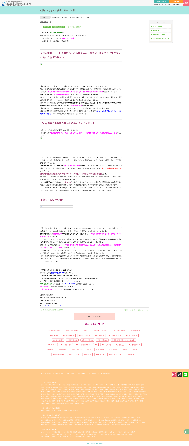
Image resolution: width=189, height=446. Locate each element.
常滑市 (126, 389)
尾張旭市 (55, 387)
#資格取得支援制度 (72, 331)
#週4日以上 (136, 349)
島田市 (103, 396)
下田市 (134, 396)
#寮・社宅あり (102, 340)
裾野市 (70, 398)
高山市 (49, 394)
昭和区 (89, 385)
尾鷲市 (145, 394)
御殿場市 (124, 396)
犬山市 (61, 387)
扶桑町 (85, 387)
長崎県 (57, 403)
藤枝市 (79, 396)
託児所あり (73, 422)
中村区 (64, 385)
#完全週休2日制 (66, 345)
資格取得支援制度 (46, 422)
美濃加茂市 (90, 391)
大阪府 (87, 401)
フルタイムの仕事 (136, 417)
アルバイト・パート (51, 410)
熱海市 (75, 398)
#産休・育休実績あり (83, 345)
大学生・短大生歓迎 (129, 422)
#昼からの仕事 (106, 345)
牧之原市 (140, 396)
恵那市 (95, 391)
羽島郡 (63, 394)
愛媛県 (141, 401)
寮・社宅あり (122, 420)
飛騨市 (110, 391)
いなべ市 (57, 396)
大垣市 (53, 394)
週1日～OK (110, 417)
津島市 (104, 387)
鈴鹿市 (135, 394)
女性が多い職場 (125, 424)
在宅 (71, 410)
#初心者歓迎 (54, 335)
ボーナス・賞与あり (98, 420)
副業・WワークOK (100, 422)
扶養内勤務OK (79, 420)
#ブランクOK (52, 345)
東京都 (142, 398)
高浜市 (68, 389)
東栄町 (106, 389)
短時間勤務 (70, 420)
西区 (82, 385)
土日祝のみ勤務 (77, 417)
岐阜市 (58, 394)
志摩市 (63, 396)
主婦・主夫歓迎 (140, 422)
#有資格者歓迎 (58, 340)
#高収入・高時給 (87, 340)
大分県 (67, 403)
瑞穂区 (69, 385)
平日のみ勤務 (87, 417)
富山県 (53, 401)
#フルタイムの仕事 (115, 335)
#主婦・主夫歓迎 (68, 335)
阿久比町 (140, 389)
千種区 (106, 385)
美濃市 (134, 391)
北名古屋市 (49, 387)
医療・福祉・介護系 (127, 434)
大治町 (123, 387)
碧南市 (52, 389)
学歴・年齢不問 (118, 422)
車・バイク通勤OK (97, 424)
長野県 (73, 401)
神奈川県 (43, 401)
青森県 (89, 398)
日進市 (111, 385)
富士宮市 (113, 396)
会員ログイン (161, 1)
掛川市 (84, 396)
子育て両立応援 (45, 424)
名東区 (74, 385)
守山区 (51, 385)
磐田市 (94, 396)
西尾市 (43, 389)
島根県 (112, 401)
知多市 (135, 389)
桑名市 (130, 394)
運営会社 (168, 4)
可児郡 (97, 394)
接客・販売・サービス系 (96, 434)
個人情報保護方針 (94, 373)
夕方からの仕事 (62, 420)
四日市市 (110, 394)
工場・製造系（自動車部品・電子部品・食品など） (83, 432)
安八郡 (82, 394)
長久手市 (116, 385)
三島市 (119, 396)
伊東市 (108, 396)
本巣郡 (68, 394)
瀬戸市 (142, 385)
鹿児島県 (77, 403)
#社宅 (89, 349)
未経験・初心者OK (82, 422)
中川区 (46, 385)
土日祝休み (117, 417)
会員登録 (185, 3)
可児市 (73, 391)
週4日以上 (94, 417)
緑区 (42, 385)
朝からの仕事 (44, 420)
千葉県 (138, 398)
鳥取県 (107, 401)
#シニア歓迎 (113, 349)
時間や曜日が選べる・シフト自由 (63, 417)
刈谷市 (47, 389)
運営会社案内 (81, 373)
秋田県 (104, 398)
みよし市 (62, 389)
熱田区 (101, 385)
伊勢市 (121, 394)
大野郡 (101, 394)
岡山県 (117, 401)
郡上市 (120, 391)
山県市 (68, 391)
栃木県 (123, 398)
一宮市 (122, 385)
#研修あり (86, 331)
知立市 (57, 389)
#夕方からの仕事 (131, 335)
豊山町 (94, 387)
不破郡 (77, 394)
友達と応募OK (77, 424)
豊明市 (70, 387)
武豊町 (58, 391)
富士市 (98, 396)
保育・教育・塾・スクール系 (49, 436)
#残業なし (125, 349)
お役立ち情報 (158, 4)
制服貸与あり (107, 424)
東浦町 (43, 391)
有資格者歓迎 (69, 424)
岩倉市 (75, 387)
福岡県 (47, 403)
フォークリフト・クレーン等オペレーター (77, 434)
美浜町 (53, 391)
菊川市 (50, 398)
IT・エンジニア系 (72, 436)
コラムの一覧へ (94, 316)
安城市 (142, 387)
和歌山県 (102, 401)
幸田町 (73, 389)
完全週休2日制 (126, 417)
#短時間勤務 (131, 354)
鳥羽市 (47, 396)
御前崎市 (55, 398)
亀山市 (43, 396)
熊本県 (62, 403)
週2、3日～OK (102, 417)
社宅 (44, 417)
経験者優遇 (61, 424)
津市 (106, 394)
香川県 (136, 401)
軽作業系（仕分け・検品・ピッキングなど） (111, 432)
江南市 (43, 387)
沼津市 (74, 396)
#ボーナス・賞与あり (101, 331)
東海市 (116, 389)
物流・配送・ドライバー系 (61, 432)
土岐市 (83, 391)
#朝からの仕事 (99, 335)
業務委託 (75, 410)
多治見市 (43, 394)
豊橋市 (77, 389)
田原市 (92, 389)
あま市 (99, 387)
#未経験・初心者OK (54, 331)
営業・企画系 (116, 434)
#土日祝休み (100, 354)
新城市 (97, 389)
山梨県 (68, 401)
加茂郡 (92, 394)
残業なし (129, 420)
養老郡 (73, 394)
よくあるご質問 (59, 373)
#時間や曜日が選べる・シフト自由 (123, 340)
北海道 (85, 398)
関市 (144, 391)
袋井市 (130, 396)
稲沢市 (138, 385)
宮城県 (99, 398)
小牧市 (133, 385)
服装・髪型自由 (116, 424)
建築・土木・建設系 (129, 432)
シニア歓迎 (54, 424)
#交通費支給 (100, 349)
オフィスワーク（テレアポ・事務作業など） (53, 434)
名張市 (140, 394)
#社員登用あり (72, 340)
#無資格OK (87, 354)
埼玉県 (133, 398)
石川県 (58, 401)
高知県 (43, 403)
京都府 (82, 401)
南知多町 (48, 391)
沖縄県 (82, 403)
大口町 (89, 387)
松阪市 (126, 394)
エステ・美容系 (62, 436)
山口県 (127, 401)
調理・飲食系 (108, 434)
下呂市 (129, 391)
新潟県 (49, 401)
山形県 (109, 398)
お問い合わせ (106, 373)
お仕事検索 (175, 1)
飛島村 (128, 387)
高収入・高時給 (88, 420)
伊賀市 (116, 394)
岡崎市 (138, 387)
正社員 (43, 410)
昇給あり (107, 420)
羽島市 (100, 391)
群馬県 (128, 398)
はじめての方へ (47, 373)
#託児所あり (120, 345)
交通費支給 (114, 420)
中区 (94, 385)
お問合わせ (176, 4)
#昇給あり (50, 349)
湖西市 (65, 398)
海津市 (124, 391)
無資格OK (91, 422)
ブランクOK (109, 422)
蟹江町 (118, 387)
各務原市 (78, 391)
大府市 (130, 389)
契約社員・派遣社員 (63, 410)
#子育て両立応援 (134, 345)
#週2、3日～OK (74, 354)
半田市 (121, 389)
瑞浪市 (105, 391)
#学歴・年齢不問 (77, 349)
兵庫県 (92, 401)
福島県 (114, 398)
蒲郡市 (87, 389)
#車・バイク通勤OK (119, 331)
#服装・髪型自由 (58, 354)
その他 (68, 396)
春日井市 (127, 385)
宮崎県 (71, 403)
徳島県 (132, 401)
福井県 (63, 401)
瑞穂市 (63, 391)
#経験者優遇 (62, 349)
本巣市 (115, 391)
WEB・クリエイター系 (84, 436)
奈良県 (97, 401)
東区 (97, 385)
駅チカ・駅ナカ (86, 424)
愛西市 (109, 387)
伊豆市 (61, 398)
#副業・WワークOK (115, 354)
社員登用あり (136, 420)
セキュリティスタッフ (47, 432)
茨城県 (118, 398)
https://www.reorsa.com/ (52, 306)
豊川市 (82, 389)
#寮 (96, 345)
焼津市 (89, 396)
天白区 (56, 385)
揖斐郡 (87, 394)
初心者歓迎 (50, 417)
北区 (78, 385)
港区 (85, 385)
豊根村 (111, 389)
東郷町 (80, 387)
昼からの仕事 (53, 420)
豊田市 (133, 387)
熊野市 (52, 396)
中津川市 (139, 391)
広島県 (122, 401)
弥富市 (114, 387)
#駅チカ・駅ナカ (84, 335)
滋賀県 (77, 401)
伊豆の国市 (44, 398)
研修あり (54, 422)
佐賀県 (52, 403)
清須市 (65, 387)
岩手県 (94, 398)
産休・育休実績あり (63, 422)
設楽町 (101, 389)
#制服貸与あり (135, 331)
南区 (60, 385)
